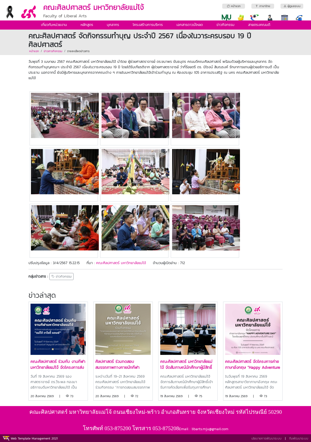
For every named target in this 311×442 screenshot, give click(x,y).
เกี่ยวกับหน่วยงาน (54, 24)
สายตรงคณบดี (259, 24)
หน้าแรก (34, 51)
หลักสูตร (87, 24)
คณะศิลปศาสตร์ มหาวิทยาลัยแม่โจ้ (121, 262)
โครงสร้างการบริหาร (148, 24)
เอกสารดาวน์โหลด (189, 24)
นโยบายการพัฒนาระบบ (266, 438)
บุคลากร (113, 24)
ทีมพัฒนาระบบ (298, 438)
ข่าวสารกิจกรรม (53, 51)
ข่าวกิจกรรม (226, 24)
